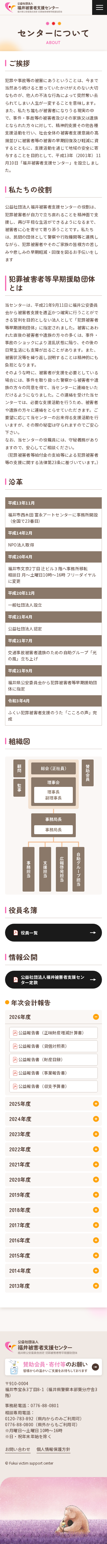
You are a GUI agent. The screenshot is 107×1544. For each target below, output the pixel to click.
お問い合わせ (18, 1449)
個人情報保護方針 (53, 1449)
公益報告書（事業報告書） (43, 1073)
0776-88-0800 (19, 1424)
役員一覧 (29, 933)
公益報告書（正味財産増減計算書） (52, 1033)
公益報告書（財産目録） (41, 1059)
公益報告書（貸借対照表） (43, 1046)
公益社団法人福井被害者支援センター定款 (52, 979)
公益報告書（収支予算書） (43, 1086)
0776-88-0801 (45, 1405)
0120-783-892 (19, 1418)
